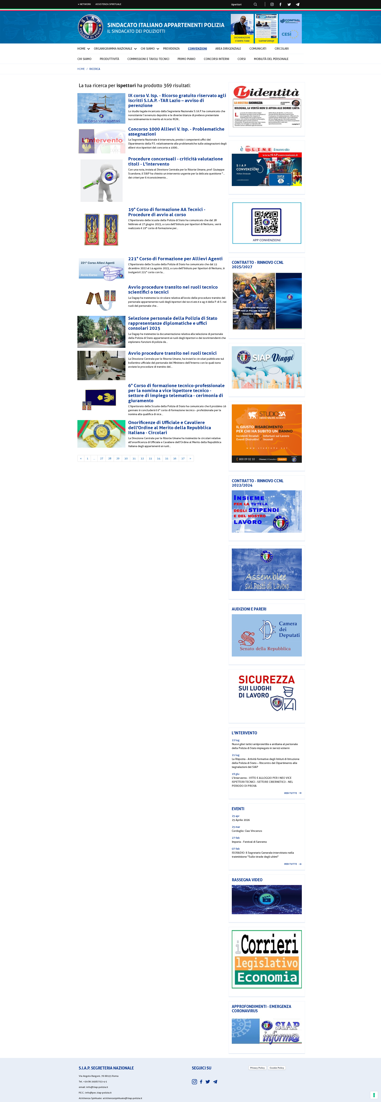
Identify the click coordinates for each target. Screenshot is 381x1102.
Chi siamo (84, 59)
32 (142, 458)
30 (126, 458)
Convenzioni (197, 48)
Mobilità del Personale (271, 59)
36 (174, 458)
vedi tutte (290, 793)
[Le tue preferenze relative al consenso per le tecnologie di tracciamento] (374, 1095)
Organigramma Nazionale (113, 48)
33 (150, 458)
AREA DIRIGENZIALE (228, 48)
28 (109, 458)
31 (134, 458)
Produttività (109, 59)
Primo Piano (186, 59)
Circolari (282, 48)
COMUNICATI (257, 48)
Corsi (242, 59)
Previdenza (171, 48)
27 (101, 458)
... (94, 458)
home (81, 69)
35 (166, 458)
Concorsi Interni (216, 59)
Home (81, 48)
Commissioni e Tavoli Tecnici (148, 59)
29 (117, 458)
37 (183, 458)
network (85, 4)
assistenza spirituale (108, 4)
